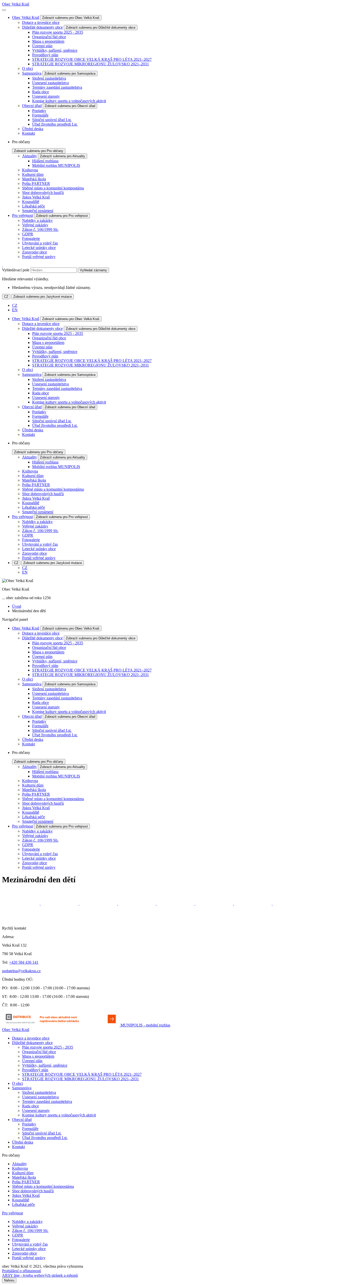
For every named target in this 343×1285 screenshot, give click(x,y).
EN (15, 310)
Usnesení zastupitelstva (50, 83)
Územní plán (42, 46)
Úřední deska (32, 129)
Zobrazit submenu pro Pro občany (38, 151)
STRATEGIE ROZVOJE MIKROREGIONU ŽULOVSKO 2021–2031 (90, 64)
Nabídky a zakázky (37, 220)
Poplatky (39, 111)
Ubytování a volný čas (40, 243)
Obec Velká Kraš (15, 4)
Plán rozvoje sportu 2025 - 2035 (57, 32)
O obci (27, 68)
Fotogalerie (31, 238)
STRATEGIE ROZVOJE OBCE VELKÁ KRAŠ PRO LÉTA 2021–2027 (92, 59)
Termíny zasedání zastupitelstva (57, 87)
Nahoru (9, 1280)
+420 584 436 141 (23, 962)
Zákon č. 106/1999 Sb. (40, 229)
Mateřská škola (34, 179)
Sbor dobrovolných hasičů (43, 192)
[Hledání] (2, 265)
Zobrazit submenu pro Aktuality (62, 156)
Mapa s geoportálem (48, 41)
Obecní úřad (32, 106)
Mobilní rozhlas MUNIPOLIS (56, 165)
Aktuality (29, 156)
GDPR (27, 234)
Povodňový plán (45, 55)
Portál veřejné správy (38, 256)
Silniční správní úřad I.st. (52, 120)
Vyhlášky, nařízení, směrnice (54, 50)
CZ (6, 296)
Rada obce (40, 92)
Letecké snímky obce (39, 247)
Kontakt (28, 133)
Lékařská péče (33, 206)
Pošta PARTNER (36, 183)
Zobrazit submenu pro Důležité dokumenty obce (100, 27)
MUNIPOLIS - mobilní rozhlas (145, 1025)
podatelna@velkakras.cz (21, 971)
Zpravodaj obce (34, 252)
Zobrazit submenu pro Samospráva (69, 73)
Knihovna (30, 170)
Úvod (16, 606)
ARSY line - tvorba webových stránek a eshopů (40, 1275)
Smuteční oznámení (37, 211)
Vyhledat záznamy (93, 270)
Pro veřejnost (22, 215)
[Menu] (4, 10)
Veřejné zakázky (35, 225)
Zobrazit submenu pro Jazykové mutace (42, 296)
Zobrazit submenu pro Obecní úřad (70, 106)
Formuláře (40, 115)
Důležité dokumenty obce (42, 27)
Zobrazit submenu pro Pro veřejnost (62, 216)
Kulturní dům (32, 174)
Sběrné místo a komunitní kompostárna (53, 188)
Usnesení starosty (46, 96)
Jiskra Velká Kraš (36, 197)
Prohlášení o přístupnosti (21, 1271)
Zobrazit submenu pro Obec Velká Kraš (70, 18)
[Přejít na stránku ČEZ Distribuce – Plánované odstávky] (61, 1025)
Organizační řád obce (49, 37)
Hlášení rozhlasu (45, 161)
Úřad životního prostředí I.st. (55, 124)
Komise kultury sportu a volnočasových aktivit (69, 101)
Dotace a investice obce (41, 22)
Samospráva (31, 73)
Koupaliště (30, 201)
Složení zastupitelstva (49, 78)
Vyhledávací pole (15, 270)
